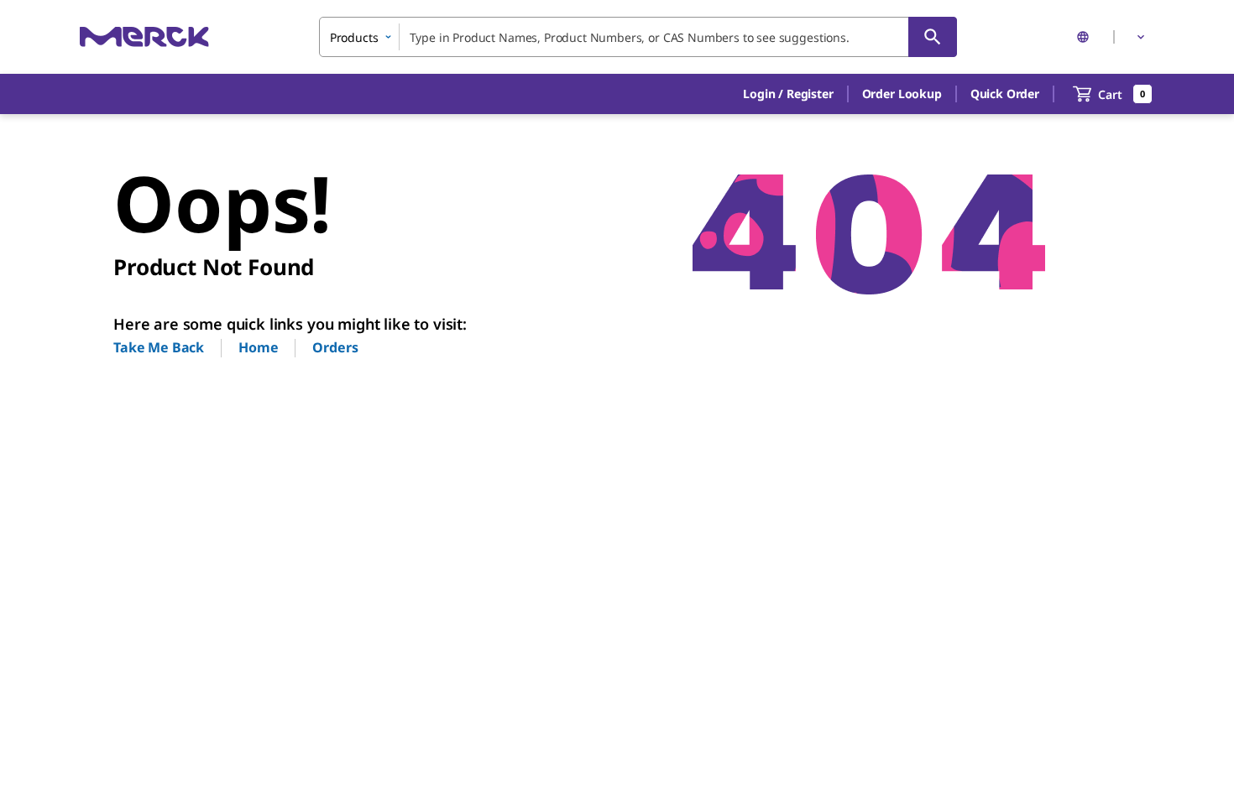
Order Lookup (902, 94)
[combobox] (638, 37)
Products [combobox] (354, 37)
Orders (335, 347)
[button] (788, 94)
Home (258, 347)
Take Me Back (158, 347)
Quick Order (1004, 94)
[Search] (932, 37)
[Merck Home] (144, 36)
